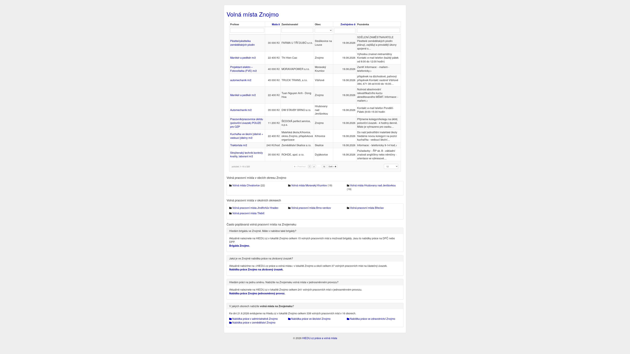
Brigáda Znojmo (239, 245)
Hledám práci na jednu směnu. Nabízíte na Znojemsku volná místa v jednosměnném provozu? (283, 282)
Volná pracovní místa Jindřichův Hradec (255, 208)
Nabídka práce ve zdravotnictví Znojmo (372, 319)
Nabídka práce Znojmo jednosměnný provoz (256, 293)
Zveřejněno (347, 24)
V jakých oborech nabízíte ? (261, 306)
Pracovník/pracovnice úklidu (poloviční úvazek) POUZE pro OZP (246, 122)
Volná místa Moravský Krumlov (309, 185)
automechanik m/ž (240, 80)
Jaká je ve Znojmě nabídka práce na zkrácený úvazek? (261, 258)
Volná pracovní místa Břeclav (367, 208)
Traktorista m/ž (238, 145)
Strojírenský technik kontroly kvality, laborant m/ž (246, 154)
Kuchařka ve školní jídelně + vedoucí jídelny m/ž (246, 136)
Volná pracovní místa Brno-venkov (311, 208)
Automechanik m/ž (241, 110)
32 (324, 166)
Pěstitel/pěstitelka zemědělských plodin (242, 43)
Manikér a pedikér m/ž (243, 57)
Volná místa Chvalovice (246, 185)
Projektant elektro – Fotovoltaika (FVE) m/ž (243, 69)
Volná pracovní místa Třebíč (248, 213)
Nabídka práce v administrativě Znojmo (255, 319)
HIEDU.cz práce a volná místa (319, 338)
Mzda (275, 24)
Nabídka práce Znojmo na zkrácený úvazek (256, 269)
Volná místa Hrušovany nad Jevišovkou (373, 185)
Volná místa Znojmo (253, 14)
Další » (332, 166)
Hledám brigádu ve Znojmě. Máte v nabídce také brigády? (262, 231)
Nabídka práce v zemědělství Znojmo (253, 322)
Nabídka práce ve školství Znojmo (311, 319)
